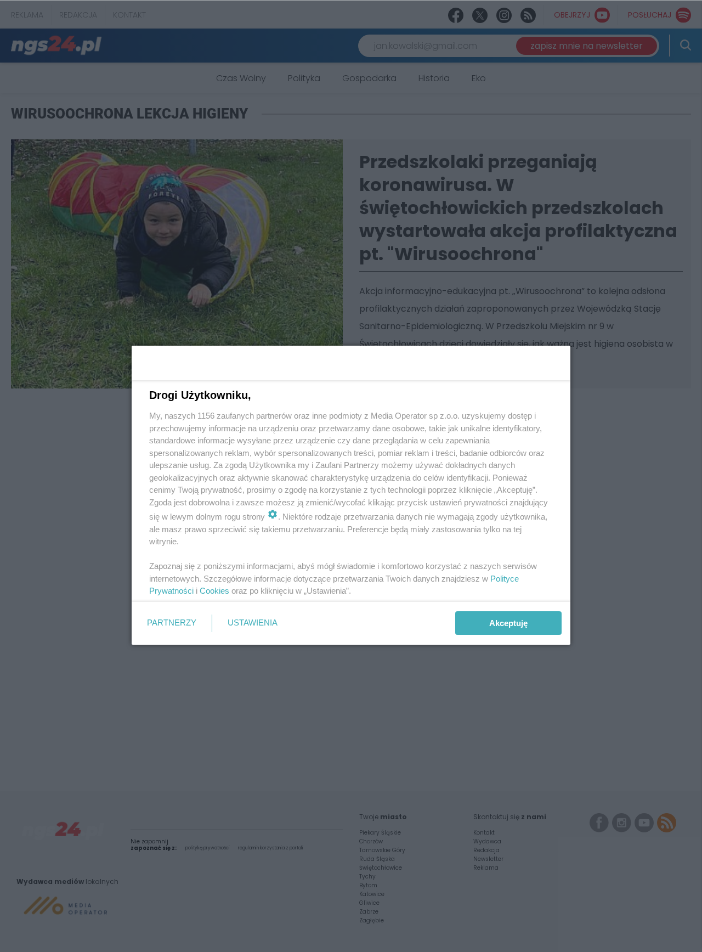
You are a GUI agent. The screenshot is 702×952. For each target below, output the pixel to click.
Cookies (214, 590)
